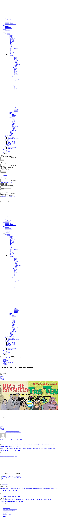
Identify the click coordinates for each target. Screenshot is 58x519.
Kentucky (16, 74)
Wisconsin (16, 110)
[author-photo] (3, 437)
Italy (12, 125)
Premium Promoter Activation (10, 24)
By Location (7, 5)
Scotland (13, 128)
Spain (13, 129)
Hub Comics (2, 413)
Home (1, 357)
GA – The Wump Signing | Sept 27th (9, 446)
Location (8, 54)
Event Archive (7, 20)
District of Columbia (17, 64)
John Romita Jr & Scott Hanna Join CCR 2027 (11, 501)
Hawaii (15, 68)
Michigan (15, 80)
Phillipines (14, 115)
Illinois (15, 70)
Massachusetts (16, 79)
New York (11, 9)
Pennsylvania (16, 98)
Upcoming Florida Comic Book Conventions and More (19, 8)
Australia (11, 131)
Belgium (13, 119)
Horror (11, 44)
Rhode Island (16, 99)
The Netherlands (15, 126)
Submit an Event (6, 21)
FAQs (4, 25)
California (11, 7)
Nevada (15, 87)
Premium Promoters (8, 28)
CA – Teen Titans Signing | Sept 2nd (8, 456)
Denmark (13, 120)
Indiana (15, 71)
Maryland (16, 78)
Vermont (15, 307)
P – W (13, 97)
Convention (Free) (8, 22)
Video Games (12, 51)
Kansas (15, 73)
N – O (13, 85)
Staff (6, 150)
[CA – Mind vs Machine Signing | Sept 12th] (27, 448)
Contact (4, 152)
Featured (6, 140)
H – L (13, 67)
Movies (11, 46)
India (13, 114)
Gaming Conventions (9, 14)
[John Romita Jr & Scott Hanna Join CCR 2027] (25, 499)
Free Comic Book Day (11, 143)
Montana (15, 84)
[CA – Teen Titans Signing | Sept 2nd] (29, 453)
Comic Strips (12, 41)
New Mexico (16, 90)
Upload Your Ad (8, 31)
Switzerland (14, 130)
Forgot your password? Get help (6, 182)
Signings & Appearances (9, 19)
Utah (15, 306)
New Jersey (16, 89)
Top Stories (7, 139)
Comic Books (12, 40)
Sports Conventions (8, 219)
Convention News (8, 33)
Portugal (13, 127)
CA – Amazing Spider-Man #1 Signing (13, 431)
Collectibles (12, 39)
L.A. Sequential (10, 148)
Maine (15, 77)
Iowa (15, 72)
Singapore (13, 116)
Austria (13, 118)
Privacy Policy (7, 151)
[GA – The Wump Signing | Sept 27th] (28, 444)
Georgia (15, 66)
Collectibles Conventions (9, 13)
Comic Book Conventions (9, 10)
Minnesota (16, 81)
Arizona (15, 58)
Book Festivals (7, 12)
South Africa (12, 134)
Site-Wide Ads (7, 30)
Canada (11, 112)
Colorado (15, 61)
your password (13, 158)
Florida (15, 65)
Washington (16, 108)
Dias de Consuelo (6, 421)
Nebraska (15, 86)
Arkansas (15, 59)
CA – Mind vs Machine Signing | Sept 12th (10, 450)
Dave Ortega (5, 419)
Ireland (13, 124)
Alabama (15, 57)
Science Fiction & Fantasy (9, 218)
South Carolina (16, 100)
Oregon (15, 96)
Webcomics (12, 52)
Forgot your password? (4, 161)
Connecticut (16, 62)
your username (13, 157)
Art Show (11, 37)
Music (11, 47)
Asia (10, 113)
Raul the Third (5, 420)
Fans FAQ (7, 26)
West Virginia (16, 109)
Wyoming (16, 111)
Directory (6, 136)
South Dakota (16, 101)
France (13, 122)
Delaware (16, 63)
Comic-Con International (11, 141)
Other (11, 53)
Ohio (15, 94)
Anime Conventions (8, 11)
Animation (11, 35)
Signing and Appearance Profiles (13, 138)
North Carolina (16, 92)
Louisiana (16, 75)
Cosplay (11, 42)
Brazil (11, 132)
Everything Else (8, 144)
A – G (13, 56)
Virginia (15, 107)
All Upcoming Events (9, 4)
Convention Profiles (10, 137)
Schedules (4, 3)
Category (9, 34)
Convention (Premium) (9, 23)
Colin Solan (2, 371)
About (4, 149)
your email (13, 164)
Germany (13, 123)
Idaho (15, 69)
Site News (7, 145)
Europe (11, 117)
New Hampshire (17, 88)
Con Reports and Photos (9, 135)
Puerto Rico (12, 133)
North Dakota (16, 93)
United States (9, 6)
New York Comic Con (11, 142)
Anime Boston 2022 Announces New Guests (13, 432)
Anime (11, 36)
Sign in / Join (5, 175)
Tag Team (4, 422)
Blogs (6, 146)
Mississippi (16, 82)
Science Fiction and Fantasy (15, 48)
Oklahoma (16, 95)
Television (11, 50)
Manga (11, 45)
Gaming (11, 43)
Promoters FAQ (8, 27)
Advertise (4, 29)
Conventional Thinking (11, 147)
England (13, 121)
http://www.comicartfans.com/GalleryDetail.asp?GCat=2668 (11, 439)
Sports (11, 49)
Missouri (15, 83)
